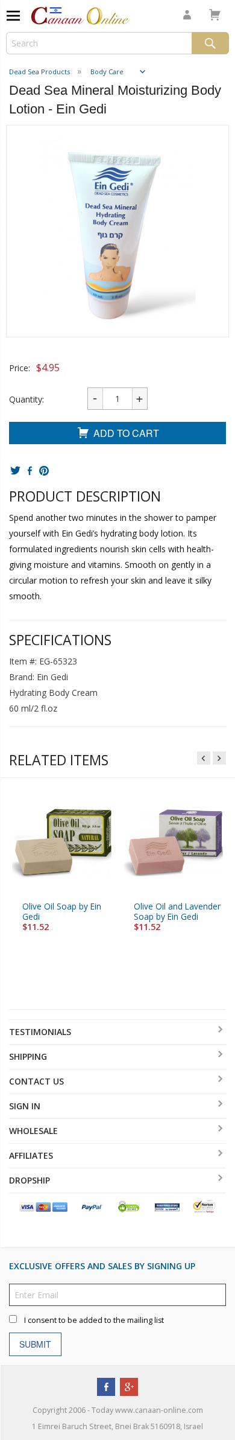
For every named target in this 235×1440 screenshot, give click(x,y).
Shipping (28, 1056)
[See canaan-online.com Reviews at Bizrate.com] (167, 1206)
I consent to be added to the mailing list (94, 1320)
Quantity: (26, 399)
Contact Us (36, 1081)
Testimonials (40, 1031)
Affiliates (31, 1155)
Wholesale (33, 1130)
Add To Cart (126, 433)
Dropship (29, 1180)
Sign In (24, 1106)
